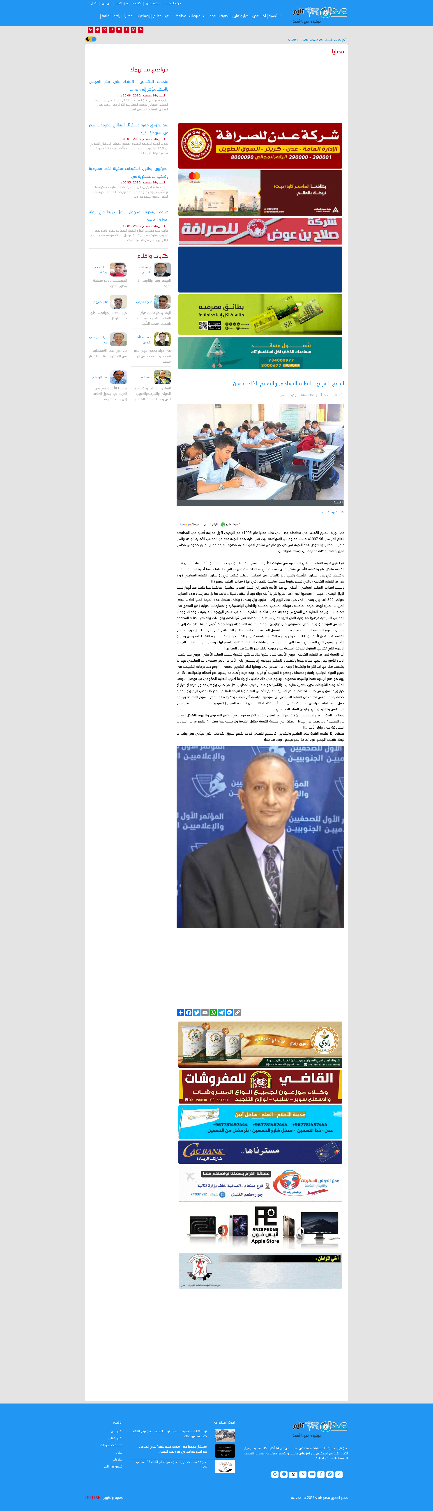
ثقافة (106, 16)
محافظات (178, 16)
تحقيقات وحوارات (216, 16)
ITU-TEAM (93, 1498)
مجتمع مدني (153, 3)
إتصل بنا (92, 3)
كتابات (137, 3)
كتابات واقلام (152, 256)
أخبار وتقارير (241, 16)
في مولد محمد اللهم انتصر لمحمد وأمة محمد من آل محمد (152, 356)
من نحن (106, 3)
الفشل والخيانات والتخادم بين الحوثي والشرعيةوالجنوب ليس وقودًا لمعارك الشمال (151, 394)
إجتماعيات (143, 16)
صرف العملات (173, 3)
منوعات (194, 16)
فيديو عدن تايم (113, 1466)
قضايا (128, 16)
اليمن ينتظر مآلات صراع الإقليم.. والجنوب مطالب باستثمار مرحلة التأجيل (154, 318)
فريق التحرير (122, 3)
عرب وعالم (161, 16)
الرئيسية (275, 16)
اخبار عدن (259, 16)
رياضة (117, 16)
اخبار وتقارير (115, 1438)
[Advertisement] (260, 87)
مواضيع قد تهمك (148, 70)
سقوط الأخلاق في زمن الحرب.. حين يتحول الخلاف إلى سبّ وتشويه (109, 394)
